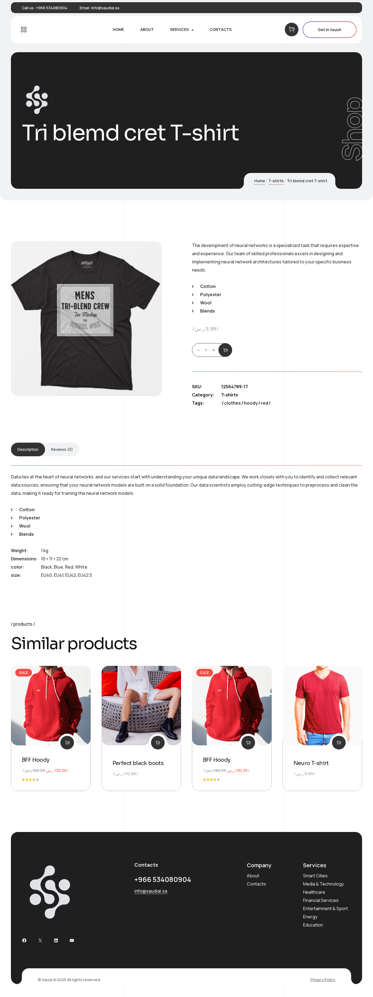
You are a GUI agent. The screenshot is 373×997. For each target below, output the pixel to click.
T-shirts (276, 180)
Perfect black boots (138, 763)
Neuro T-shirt (311, 763)
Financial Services (321, 900)
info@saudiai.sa (105, 7)
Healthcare (314, 892)
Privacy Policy (322, 979)
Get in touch (329, 29)
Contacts (256, 884)
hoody (251, 403)
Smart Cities (315, 876)
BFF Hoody (35, 760)
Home (259, 180)
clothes (232, 403)
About (253, 876)
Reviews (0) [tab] (62, 449)
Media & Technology (323, 884)
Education (313, 925)
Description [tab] (28, 449)
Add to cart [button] (67, 742)
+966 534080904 (51, 7)
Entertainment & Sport (325, 908)
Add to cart (225, 350)
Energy (310, 917)
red (264, 403)
